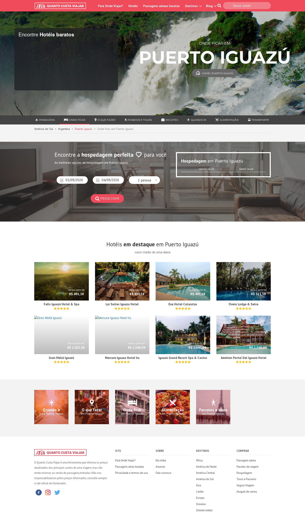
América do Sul (43, 129)
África (199, 460)
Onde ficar (77, 119)
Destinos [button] (192, 6)
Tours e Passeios (246, 479)
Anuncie (160, 466)
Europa (200, 498)
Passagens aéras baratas (129, 466)
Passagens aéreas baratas (161, 6)
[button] (144, 180)
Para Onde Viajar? (110, 6)
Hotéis (133, 6)
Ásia (198, 485)
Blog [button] (210, 6)
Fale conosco (163, 473)
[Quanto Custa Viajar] (62, 5)
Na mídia (161, 460)
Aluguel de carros (247, 491)
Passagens (47, 119)
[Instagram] (48, 492)
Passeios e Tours (140, 119)
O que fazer (106, 119)
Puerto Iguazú (83, 129)
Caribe (200, 491)
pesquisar (109, 198)
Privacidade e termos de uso (131, 473)
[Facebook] (38, 492)
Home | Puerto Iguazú (217, 73)
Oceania (201, 504)
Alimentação (229, 119)
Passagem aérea (246, 460)
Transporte (260, 119)
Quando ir (198, 119)
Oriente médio (204, 510)
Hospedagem (244, 473)
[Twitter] (57, 492)
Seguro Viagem (245, 485)
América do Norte (206, 466)
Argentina (64, 129)
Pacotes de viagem (248, 466)
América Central (205, 473)
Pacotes (172, 119)
